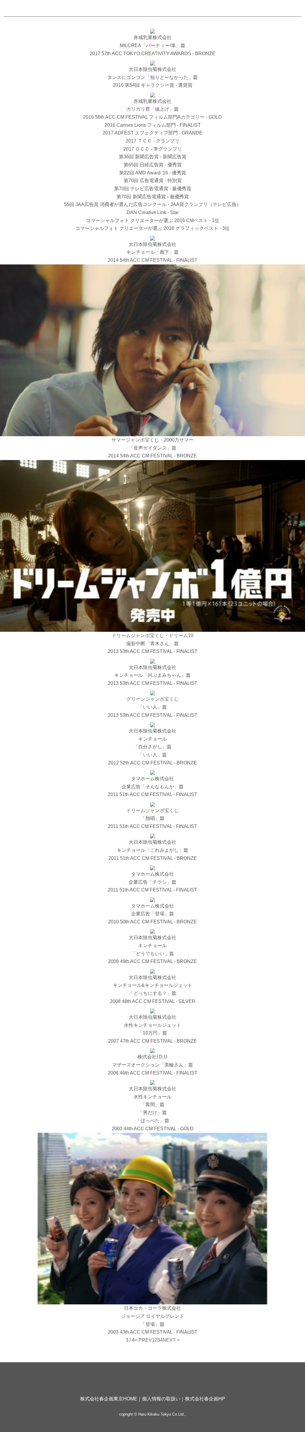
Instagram (291, 8)
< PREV (143, 1340)
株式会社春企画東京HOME (108, 1398)
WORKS (79, 8)
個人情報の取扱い (161, 1398)
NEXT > (171, 1340)
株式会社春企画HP (205, 1398)
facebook (281, 8)
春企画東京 (27, 7)
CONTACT (251, 8)
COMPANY (182, 8)
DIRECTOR (145, 8)
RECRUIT (217, 8)
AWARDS (111, 8)
